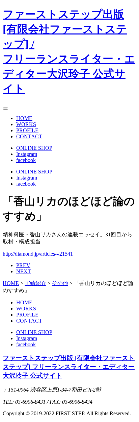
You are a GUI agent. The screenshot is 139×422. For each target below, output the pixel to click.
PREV (23, 265)
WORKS (26, 124)
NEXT (23, 271)
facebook (26, 160)
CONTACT (29, 136)
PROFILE (27, 130)
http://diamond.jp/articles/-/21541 (38, 254)
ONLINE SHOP (34, 148)
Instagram (26, 154)
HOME (24, 118)
